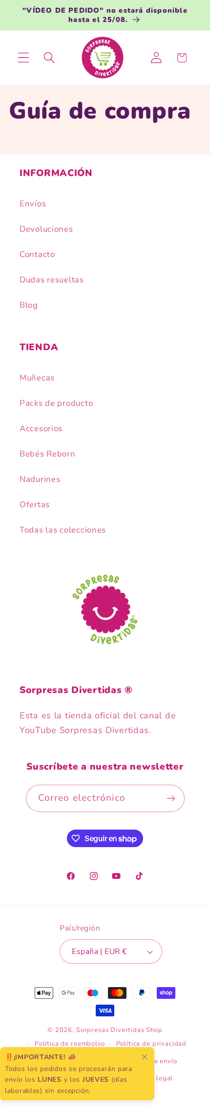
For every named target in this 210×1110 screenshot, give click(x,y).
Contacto (37, 254)
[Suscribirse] (171, 798)
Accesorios (41, 428)
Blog (29, 305)
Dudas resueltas (52, 279)
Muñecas (37, 377)
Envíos (33, 203)
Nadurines (40, 479)
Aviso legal (154, 1078)
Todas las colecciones (63, 529)
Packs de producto (56, 403)
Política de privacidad (151, 1043)
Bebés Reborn (48, 453)
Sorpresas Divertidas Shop (119, 1030)
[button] (24, 58)
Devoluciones (46, 229)
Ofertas (35, 504)
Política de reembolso (70, 1043)
